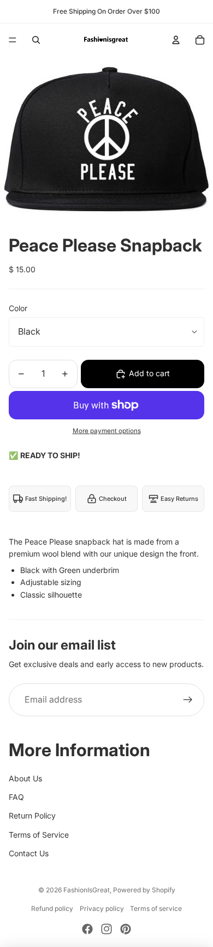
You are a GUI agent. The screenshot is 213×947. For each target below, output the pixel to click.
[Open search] (36, 40)
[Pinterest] (125, 929)
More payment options (107, 431)
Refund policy (52, 908)
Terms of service (156, 908)
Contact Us (29, 853)
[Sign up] (187, 699)
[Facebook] (87, 929)
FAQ (16, 797)
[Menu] (12, 39)
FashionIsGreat (86, 890)
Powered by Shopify (144, 890)
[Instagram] (106, 929)
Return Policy (32, 815)
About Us (25, 778)
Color (18, 308)
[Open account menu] (176, 40)
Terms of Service (39, 834)
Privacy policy (102, 908)
